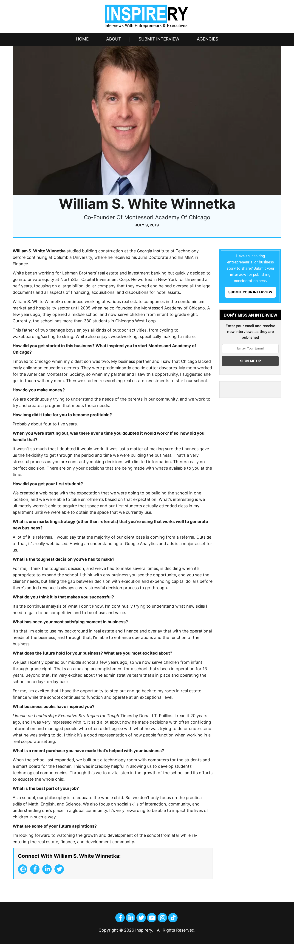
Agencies (207, 39)
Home (82, 39)
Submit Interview (159, 39)
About (113, 39)
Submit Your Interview (250, 292)
